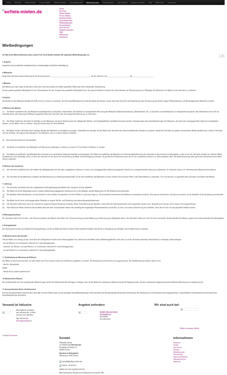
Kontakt (175, 345)
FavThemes (12, 335)
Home (9, 2)
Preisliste (176, 350)
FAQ (150, 2)
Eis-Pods (18, 2)
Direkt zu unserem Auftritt (189, 328)
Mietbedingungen (92, 2)
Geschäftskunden (76, 2)
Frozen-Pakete (44, 2)
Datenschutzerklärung (180, 357)
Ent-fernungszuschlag (22, 319)
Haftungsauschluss (179, 359)
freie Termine (122, 2)
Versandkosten (108, 2)
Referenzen (159, 2)
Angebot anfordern (138, 2)
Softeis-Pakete (30, 2)
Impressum (172, 2)
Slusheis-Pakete (60, 2)
